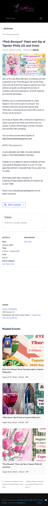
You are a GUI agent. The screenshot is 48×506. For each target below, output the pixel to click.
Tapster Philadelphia (9, 309)
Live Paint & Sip (8, 264)
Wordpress (21, 503)
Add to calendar (14, 205)
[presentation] (23, 350)
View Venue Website (9, 318)
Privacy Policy (40, 501)
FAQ (34, 500)
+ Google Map (35, 315)
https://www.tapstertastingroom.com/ (17, 139)
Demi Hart (27, 242)
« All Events (7, 28)
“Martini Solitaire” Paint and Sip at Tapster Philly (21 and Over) (34, 484)
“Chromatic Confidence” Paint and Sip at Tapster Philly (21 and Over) (12, 484)
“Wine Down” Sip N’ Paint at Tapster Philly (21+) (21, 417)
